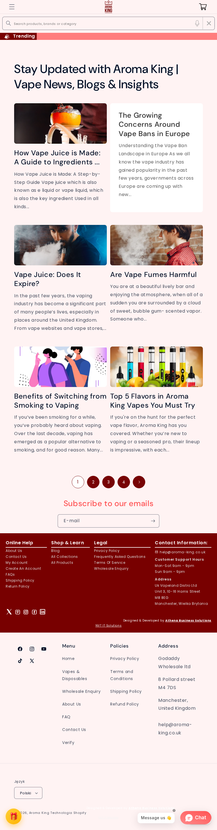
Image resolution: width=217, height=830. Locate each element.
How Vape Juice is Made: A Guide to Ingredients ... (57, 158)
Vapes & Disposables (74, 675)
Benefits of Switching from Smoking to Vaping (60, 401)
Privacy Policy (124, 658)
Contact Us (74, 729)
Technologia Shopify (68, 812)
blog (55, 550)
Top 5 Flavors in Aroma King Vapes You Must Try (152, 401)
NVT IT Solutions (109, 625)
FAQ (66, 717)
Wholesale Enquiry (111, 568)
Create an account (23, 568)
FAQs (10, 574)
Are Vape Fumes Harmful (153, 274)
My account (17, 562)
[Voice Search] (197, 23)
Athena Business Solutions (188, 620)
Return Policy (18, 586)
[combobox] (109, 23)
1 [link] (78, 482)
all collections (64, 556)
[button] (12, 7)
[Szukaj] (8, 23)
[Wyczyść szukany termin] (209, 23)
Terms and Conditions (121, 675)
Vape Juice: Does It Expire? (47, 279)
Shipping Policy (20, 580)
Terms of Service (109, 562)
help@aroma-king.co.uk (183, 552)
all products (62, 562)
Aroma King (39, 812)
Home (68, 658)
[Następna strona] (139, 482)
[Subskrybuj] (153, 521)
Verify (68, 742)
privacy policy (107, 550)
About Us (14, 550)
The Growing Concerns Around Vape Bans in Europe (154, 124)
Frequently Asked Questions (120, 556)
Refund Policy (124, 704)
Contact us (16, 556)
